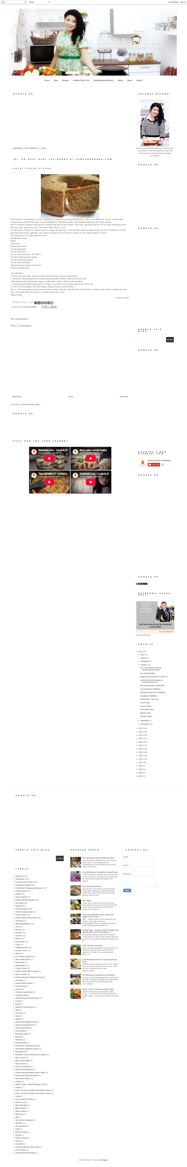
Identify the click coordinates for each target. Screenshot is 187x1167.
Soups (17, 1141)
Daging (18, 1019)
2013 (140, 732)
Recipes (65, 80)
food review (20, 942)
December (145, 724)
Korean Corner (21, 951)
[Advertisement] (70, 120)
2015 (140, 739)
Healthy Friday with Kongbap (26, 971)
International (20, 1052)
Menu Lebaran (21, 974)
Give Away (19, 903)
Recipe (18, 1135)
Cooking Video (21, 995)
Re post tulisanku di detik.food (152, 686)
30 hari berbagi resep (23, 912)
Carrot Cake (145, 703)
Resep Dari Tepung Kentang (26, 1075)
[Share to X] (49, 307)
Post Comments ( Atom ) (30, 404)
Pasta (17, 1129)
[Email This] (42, 307)
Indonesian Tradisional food (26, 1046)
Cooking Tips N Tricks (24, 882)
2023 (140, 766)
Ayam (17, 1016)
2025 (140, 773)
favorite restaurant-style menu (27, 1147)
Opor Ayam (86, 901)
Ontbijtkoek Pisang (32, 168)
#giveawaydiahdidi (22, 924)
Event (17, 1004)
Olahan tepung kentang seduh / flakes (30, 1073)
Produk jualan (20, 891)
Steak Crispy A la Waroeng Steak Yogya (98, 989)
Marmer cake (145, 713)
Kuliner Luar (20, 1102)
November (145, 721)
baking (18, 894)
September (145, 661)
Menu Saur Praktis (22, 1061)
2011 (140, 652)
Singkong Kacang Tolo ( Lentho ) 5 (154, 677)
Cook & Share (20, 968)
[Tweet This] (39, 303)
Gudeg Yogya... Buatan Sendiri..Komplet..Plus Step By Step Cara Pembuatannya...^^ (100, 931)
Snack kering (20, 986)
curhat (17, 1001)
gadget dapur (20, 965)
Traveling (19, 921)
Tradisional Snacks (23, 885)
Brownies (19, 1040)
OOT (17, 927)
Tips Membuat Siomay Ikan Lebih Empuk (98, 975)
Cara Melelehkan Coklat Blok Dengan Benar (100, 872)
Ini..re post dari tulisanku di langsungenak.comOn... (150, 669)
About (129, 80)
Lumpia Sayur (145, 706)
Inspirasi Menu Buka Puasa (26, 918)
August (144, 658)
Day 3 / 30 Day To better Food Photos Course (33, 1093)
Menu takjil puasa (22, 959)
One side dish (20, 1126)
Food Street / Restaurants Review (28, 888)
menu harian (20, 1150)
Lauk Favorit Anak (22, 1028)
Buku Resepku (21, 1043)
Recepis (18, 933)
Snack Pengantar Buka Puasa (27, 998)
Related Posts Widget (122, 298)
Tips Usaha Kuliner (23, 1079)
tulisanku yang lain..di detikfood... (153, 692)
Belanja (18, 1037)
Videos (120, 80)
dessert (18, 989)
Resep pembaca (21, 909)
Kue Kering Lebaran (23, 957)
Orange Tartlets (146, 716)
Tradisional (19, 879)
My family (19, 1123)
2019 (140, 752)
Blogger (105, 1160)
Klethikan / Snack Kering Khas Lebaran (30, 1055)
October (144, 665)
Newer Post (16, 397)
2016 (140, 742)
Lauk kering (20, 1031)
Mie (16, 1117)
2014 (140, 735)
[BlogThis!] (45, 307)
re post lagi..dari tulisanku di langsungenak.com (151, 681)
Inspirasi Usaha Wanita (24, 1025)
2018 (140, 749)
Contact (139, 80)
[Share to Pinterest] (55, 307)
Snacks (18, 930)
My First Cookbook (22, 1067)
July (142, 655)
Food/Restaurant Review (103, 80)
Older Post (124, 397)
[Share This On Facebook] (36, 303)
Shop (56, 80)
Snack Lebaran (21, 1138)
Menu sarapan (21, 1111)
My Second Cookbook (24, 1120)
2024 (140, 769)
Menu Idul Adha (21, 1105)
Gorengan (19, 980)
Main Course (20, 1058)
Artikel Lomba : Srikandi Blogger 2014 (30, 1084)
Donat (17, 1096)
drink (17, 1010)
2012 (140, 728)
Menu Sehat (20, 1064)
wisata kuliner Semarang (25, 1153)
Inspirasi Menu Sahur (23, 983)
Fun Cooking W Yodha (24, 1099)
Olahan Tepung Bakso (24, 1069)
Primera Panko (21, 1132)
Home (47, 80)
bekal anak (19, 962)
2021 (140, 759)
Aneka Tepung (21, 897)
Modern (18, 906)
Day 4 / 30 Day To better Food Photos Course (33, 1090)
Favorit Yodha (20, 915)
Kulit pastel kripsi (147, 709)
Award (17, 1087)
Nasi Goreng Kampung (91, 886)
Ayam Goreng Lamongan (92, 945)
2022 (140, 762)
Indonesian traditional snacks (27, 1049)
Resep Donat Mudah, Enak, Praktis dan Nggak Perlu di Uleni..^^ (98, 916)
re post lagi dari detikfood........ (152, 689)
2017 (140, 745)
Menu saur (19, 1114)
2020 (140, 756)
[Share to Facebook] (52, 307)
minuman (19, 1013)
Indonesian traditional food (26, 1022)
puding (18, 1081)
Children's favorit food (24, 992)
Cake (17, 945)
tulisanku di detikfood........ (150, 696)
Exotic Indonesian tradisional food (28, 977)
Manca (18, 939)
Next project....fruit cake (149, 699)
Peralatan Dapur (21, 1034)
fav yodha (19, 1144)
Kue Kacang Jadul (147, 673)
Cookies (18, 936)
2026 (140, 776)
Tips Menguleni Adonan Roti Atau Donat (98, 858)
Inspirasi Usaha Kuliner (24, 1007)
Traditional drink (21, 948)
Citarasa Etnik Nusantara (25, 900)
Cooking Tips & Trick (81, 80)
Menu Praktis (20, 1108)
